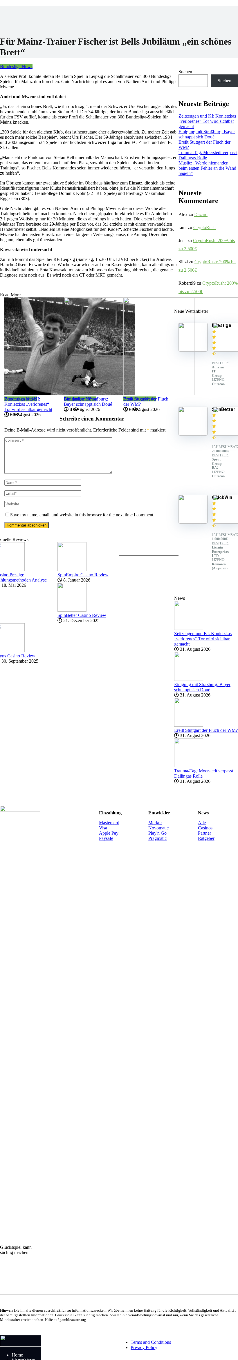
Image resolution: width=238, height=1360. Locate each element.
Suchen (185, 71)
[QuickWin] (193, 522)
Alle (202, 822)
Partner (204, 833)
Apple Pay (108, 833)
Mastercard (109, 822)
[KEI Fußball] (20, 1345)
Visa (103, 827)
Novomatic (158, 827)
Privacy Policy (144, 1347)
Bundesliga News (16, 66)
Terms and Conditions (151, 1342)
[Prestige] (193, 350)
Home (17, 1354)
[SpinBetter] (193, 434)
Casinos (205, 827)
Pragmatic (157, 838)
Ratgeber (206, 838)
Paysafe (106, 838)
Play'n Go (157, 833)
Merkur (155, 822)
